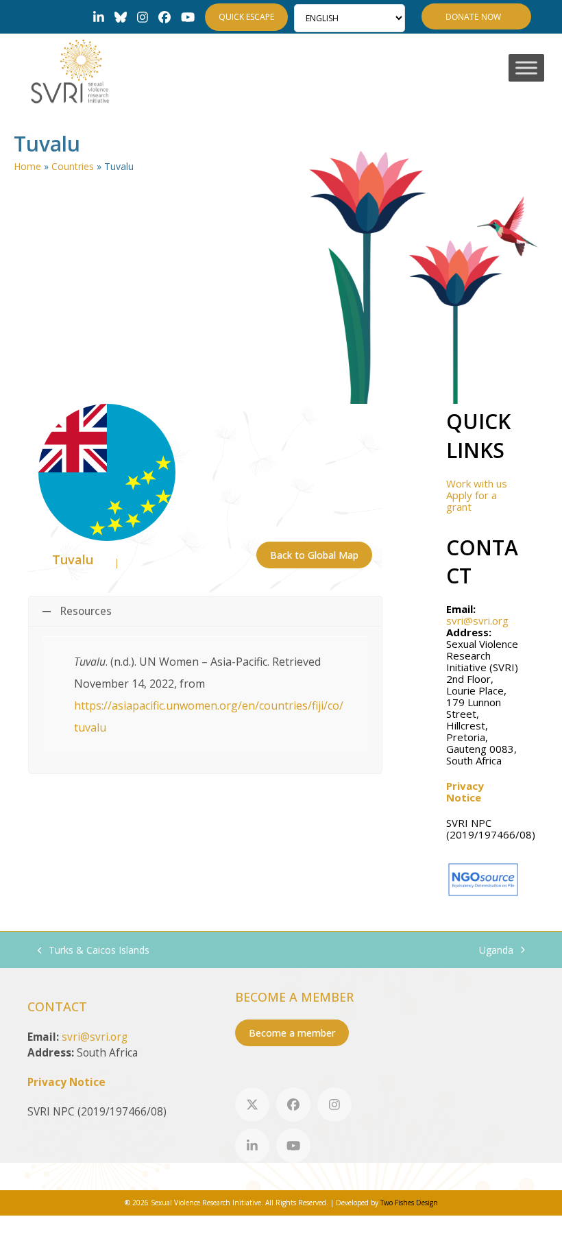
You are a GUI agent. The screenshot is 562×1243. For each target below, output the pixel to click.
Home (27, 166)
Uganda (496, 950)
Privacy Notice (465, 791)
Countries (72, 166)
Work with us (476, 483)
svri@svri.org (477, 620)
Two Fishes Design (409, 1202)
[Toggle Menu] (526, 68)
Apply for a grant (471, 501)
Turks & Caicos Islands (94, 950)
